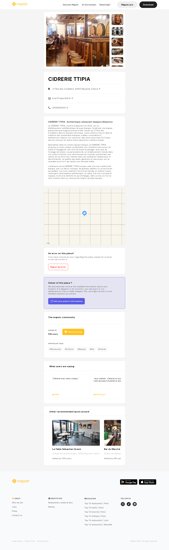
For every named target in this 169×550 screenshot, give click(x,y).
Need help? (105, 4)
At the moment (89, 4)
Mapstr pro (127, 4)
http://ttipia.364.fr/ (62, 98)
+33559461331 (59, 107)
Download (148, 4)
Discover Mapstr (71, 4)
